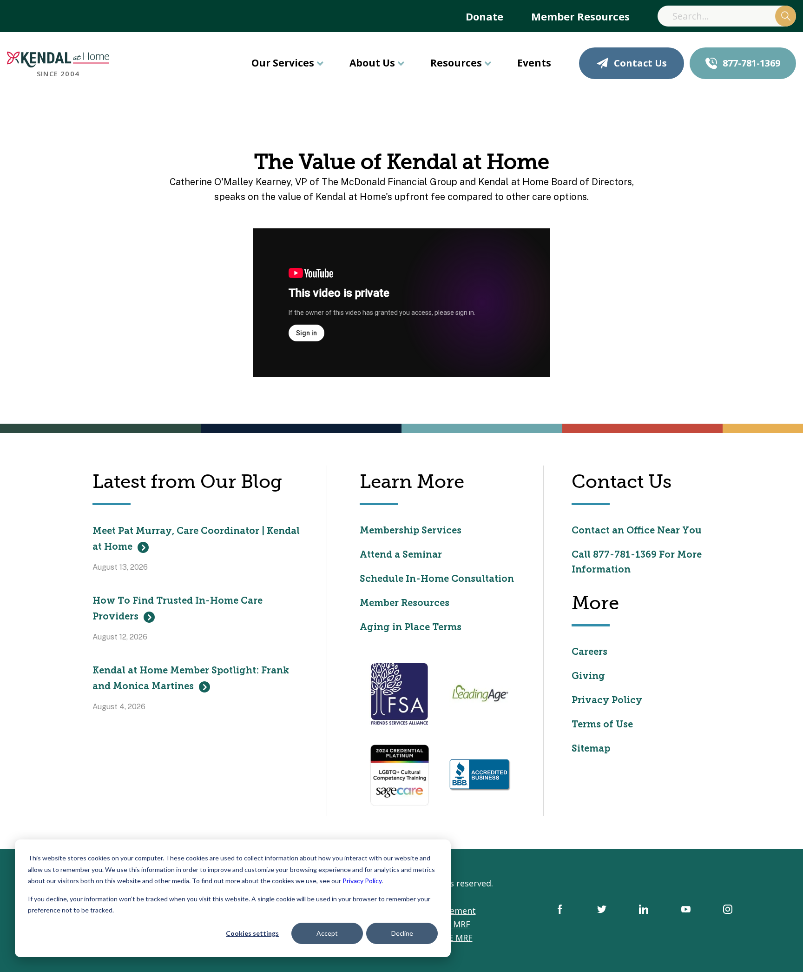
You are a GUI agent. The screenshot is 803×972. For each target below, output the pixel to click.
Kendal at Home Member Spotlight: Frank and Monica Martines (190, 679)
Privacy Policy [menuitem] (607, 701)
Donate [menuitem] (484, 16)
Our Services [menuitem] (282, 62)
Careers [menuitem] (589, 652)
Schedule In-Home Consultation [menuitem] (437, 579)
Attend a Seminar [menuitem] (401, 555)
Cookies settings (252, 933)
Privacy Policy (362, 881)
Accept (327, 933)
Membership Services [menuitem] (410, 531)
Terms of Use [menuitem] (602, 725)
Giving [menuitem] (588, 676)
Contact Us (640, 63)
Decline (402, 933)
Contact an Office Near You (637, 531)
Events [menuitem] (534, 62)
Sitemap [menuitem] (591, 749)
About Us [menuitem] (372, 62)
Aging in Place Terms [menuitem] (410, 627)
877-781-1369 (751, 63)
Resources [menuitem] (456, 62)
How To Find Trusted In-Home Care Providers (177, 609)
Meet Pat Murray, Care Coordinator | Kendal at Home (196, 539)
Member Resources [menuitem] (580, 16)
